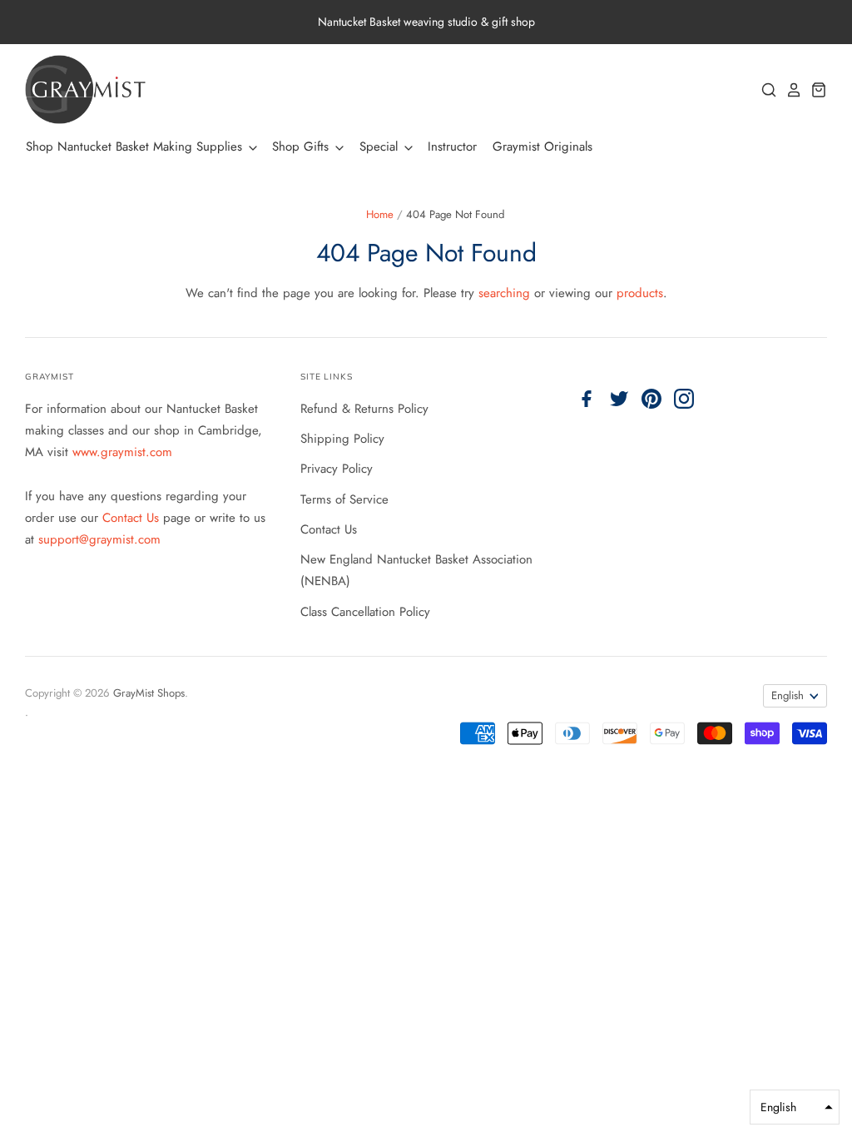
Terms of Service (344, 499)
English (787, 695)
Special (380, 146)
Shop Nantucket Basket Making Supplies (136, 146)
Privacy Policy (336, 468)
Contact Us (132, 518)
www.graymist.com (122, 452)
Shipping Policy (342, 438)
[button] (795, 1107)
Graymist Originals (542, 146)
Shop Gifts (302, 146)
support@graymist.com (99, 539)
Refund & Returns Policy (364, 409)
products (640, 293)
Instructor (452, 146)
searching (504, 293)
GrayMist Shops (149, 693)
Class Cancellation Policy (365, 612)
